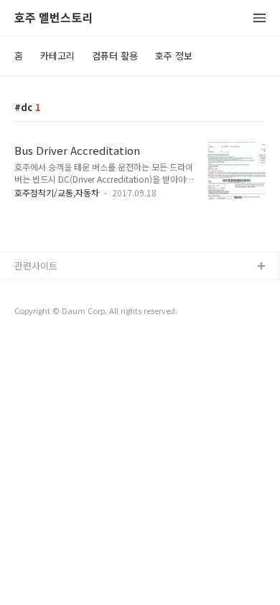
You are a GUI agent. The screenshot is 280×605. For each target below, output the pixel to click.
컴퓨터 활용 (115, 55)
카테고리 (57, 55)
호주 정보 (173, 55)
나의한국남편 (41, 336)
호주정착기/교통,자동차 (56, 192)
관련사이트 (35, 265)
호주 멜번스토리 (53, 18)
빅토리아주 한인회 (51, 290)
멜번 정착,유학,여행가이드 (66, 313)
